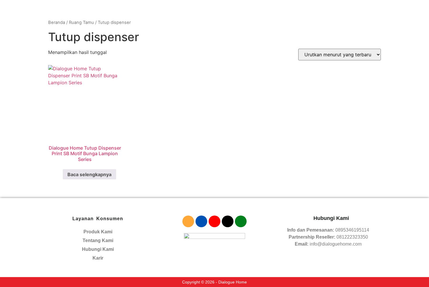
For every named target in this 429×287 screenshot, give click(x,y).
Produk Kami (97, 231)
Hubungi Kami (98, 249)
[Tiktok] (227, 221)
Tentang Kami (98, 240)
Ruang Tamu (81, 22)
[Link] (241, 221)
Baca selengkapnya (89, 174)
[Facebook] (201, 221)
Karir (98, 258)
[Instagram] (188, 221)
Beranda (56, 22)
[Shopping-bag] (214, 221)
